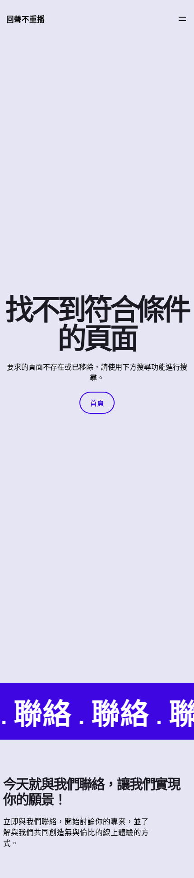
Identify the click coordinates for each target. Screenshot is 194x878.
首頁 (97, 403)
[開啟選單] (182, 19)
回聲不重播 (25, 19)
